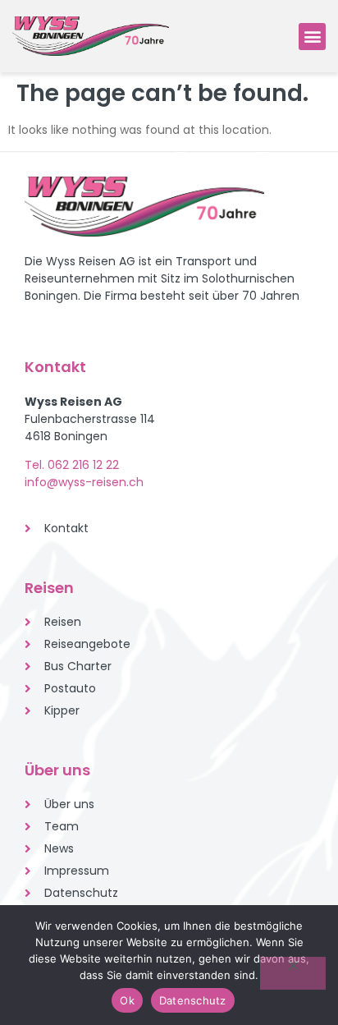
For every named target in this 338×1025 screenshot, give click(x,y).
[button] (312, 36)
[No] (293, 973)
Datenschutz (192, 1000)
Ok (127, 1000)
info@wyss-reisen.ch (84, 482)
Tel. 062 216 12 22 (72, 465)
